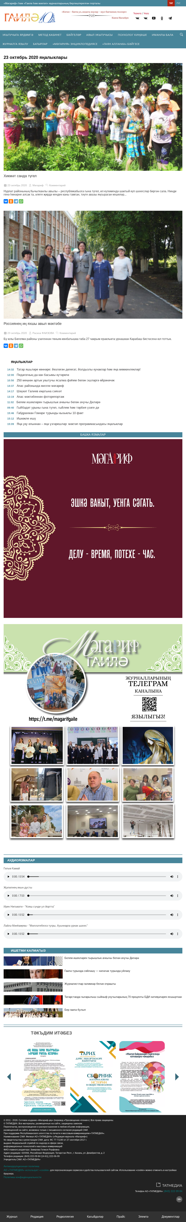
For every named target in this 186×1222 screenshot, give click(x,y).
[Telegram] (170, 19)
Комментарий (57, 185)
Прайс (121, 1216)
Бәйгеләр (73, 35)
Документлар (170, 1216)
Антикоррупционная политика (21, 1166)
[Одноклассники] (11, 201)
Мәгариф (38, 185)
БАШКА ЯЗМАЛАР (93, 434)
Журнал (12, 1216)
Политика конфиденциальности (22, 1177)
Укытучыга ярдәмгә (18, 35)
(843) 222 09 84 (173, 1191)
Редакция (37, 1216)
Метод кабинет (49, 35)
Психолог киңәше (132, 35)
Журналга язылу (15, 44)
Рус (179, 3)
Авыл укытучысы (99, 35)
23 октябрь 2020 (17, 185)
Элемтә (143, 1216)
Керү (146, 13)
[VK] (137, 19)
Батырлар (40, 44)
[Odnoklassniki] (162, 19)
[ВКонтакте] (6, 201)
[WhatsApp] (21, 201)
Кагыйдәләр (95, 1216)
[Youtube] (154, 19)
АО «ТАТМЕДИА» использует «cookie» (27, 1170)
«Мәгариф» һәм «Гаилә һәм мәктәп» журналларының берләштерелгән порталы (52, 3)
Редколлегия (65, 1216)
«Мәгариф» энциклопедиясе (75, 44)
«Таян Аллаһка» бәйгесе (121, 44)
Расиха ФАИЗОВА (43, 333)
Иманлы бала (162, 35)
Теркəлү (137, 13)
